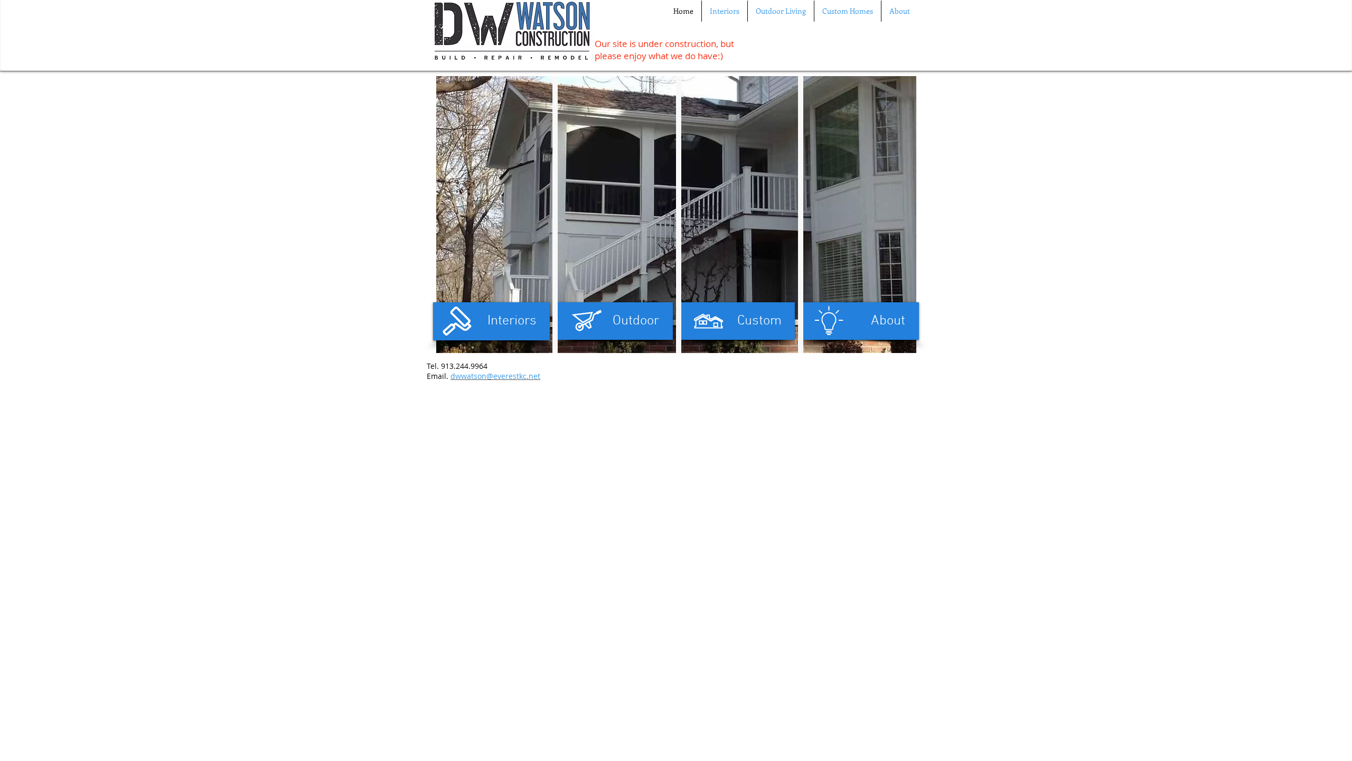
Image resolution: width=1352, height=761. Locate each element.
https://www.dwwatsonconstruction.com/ (880, 338)
